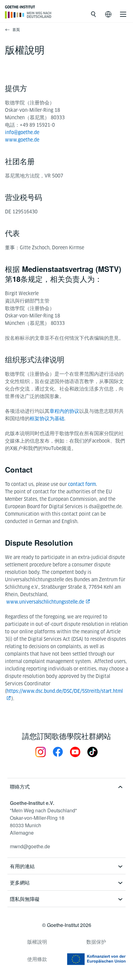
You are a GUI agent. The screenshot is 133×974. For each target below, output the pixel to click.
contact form (82, 484)
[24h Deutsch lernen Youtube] (75, 752)
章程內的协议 (64, 411)
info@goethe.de (22, 132)
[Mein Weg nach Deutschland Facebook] (58, 752)
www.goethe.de (22, 140)
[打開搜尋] (93, 14)
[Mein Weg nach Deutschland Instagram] (40, 752)
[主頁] (28, 14)
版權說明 (37, 941)
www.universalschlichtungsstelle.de (45, 602)
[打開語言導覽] (108, 14)
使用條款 (37, 959)
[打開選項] (123, 14)
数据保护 (96, 941)
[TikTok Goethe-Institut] (92, 752)
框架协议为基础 (47, 418)
